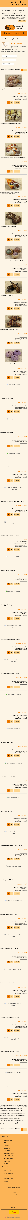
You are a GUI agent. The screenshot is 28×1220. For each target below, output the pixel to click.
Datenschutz (7, 1150)
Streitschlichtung (8, 1158)
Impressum (7, 1161)
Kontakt (6, 1163)
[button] (24, 2)
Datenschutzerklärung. (19, 18)
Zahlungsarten (7, 1143)
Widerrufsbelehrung (9, 1153)
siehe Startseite (23, 99)
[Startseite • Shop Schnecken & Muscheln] (14, 27)
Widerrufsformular (9, 1156)
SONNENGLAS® (8, 1178)
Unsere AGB (7, 1148)
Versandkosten (23, 96)
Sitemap (6, 1181)
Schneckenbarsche (8, 1176)
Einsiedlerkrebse (8, 1173)
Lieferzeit (6, 1145)
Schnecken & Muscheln (10, 1170)
